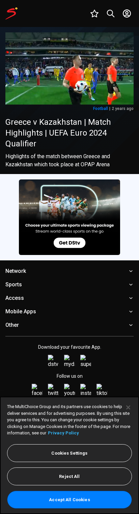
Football (100, 108)
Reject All (69, 476)
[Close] (128, 407)
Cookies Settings (69, 453)
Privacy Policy (63, 432)
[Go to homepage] (11, 13)
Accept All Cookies (69, 499)
